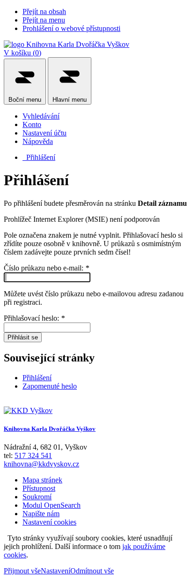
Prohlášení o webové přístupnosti (71, 28)
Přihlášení (38, 157)
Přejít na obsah (44, 11)
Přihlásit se (22, 337)
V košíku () (22, 53)
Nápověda (37, 141)
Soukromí (37, 497)
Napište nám (40, 514)
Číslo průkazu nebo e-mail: (46, 268)
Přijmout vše (22, 571)
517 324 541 (33, 455)
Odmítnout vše (92, 571)
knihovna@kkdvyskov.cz (41, 464)
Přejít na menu (43, 20)
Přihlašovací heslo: (34, 318)
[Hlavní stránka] (28, 410)
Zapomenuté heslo (49, 386)
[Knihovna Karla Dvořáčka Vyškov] (66, 44)
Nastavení (55, 571)
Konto (31, 124)
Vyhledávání (40, 116)
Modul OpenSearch (51, 505)
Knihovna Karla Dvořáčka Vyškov (50, 428)
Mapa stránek (42, 480)
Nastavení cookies (49, 522)
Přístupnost (38, 488)
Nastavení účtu (44, 133)
